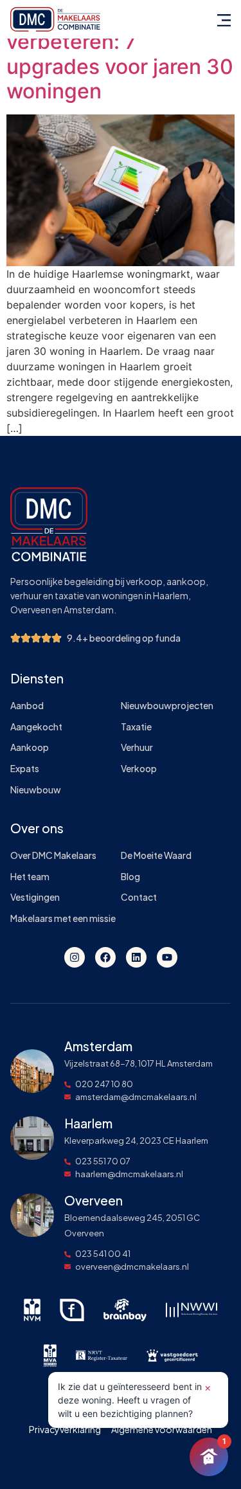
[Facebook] (105, 957)
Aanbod (27, 705)
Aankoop (29, 747)
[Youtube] (167, 957)
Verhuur (137, 747)
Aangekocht (36, 726)
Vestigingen (35, 897)
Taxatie (136, 726)
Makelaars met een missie (63, 918)
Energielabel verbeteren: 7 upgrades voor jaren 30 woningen (119, 54)
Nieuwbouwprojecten (167, 705)
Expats (24, 768)
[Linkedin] (136, 957)
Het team (29, 876)
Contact (139, 897)
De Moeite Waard (156, 855)
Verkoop (139, 768)
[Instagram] (74, 957)
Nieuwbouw (35, 789)
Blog (130, 876)
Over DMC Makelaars (53, 855)
